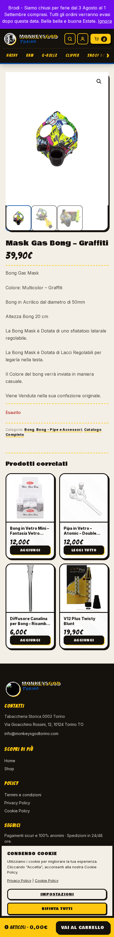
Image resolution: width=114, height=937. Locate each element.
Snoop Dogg (98, 55)
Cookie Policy (17, 810)
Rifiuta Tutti (57, 908)
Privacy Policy (17, 802)
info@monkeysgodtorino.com (31, 733)
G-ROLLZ (49, 55)
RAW (30, 55)
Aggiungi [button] (30, 550)
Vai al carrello (82, 928)
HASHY (12, 55)
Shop (9, 768)
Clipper (72, 55)
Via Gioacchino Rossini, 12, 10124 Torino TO (44, 724)
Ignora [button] (105, 21)
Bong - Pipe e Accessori (59, 429)
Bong (29, 429)
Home (9, 760)
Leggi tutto (84, 550)
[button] (99, 81)
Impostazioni (57, 894)
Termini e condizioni (22, 794)
